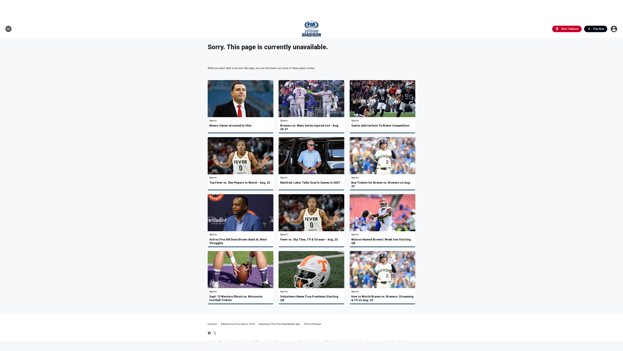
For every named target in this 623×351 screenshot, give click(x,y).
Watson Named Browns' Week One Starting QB (381, 241)
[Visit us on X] (215, 333)
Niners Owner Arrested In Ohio (230, 125)
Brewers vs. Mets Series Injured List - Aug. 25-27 (309, 127)
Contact (212, 324)
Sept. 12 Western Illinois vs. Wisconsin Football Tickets (236, 298)
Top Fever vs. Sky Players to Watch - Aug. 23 (239, 182)
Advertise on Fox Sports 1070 (238, 324)
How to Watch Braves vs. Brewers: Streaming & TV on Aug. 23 (382, 298)
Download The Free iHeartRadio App (279, 324)
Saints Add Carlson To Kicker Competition (380, 125)
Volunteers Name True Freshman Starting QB (309, 298)
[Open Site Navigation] (8, 29)
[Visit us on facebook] (209, 333)
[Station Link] (311, 28)
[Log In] (614, 29)
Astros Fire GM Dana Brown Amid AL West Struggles (238, 241)
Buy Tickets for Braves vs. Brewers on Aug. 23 (381, 184)
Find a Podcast (312, 324)
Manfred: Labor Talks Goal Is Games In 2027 (310, 182)
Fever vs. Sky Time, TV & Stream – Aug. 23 (309, 239)
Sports (213, 120)
